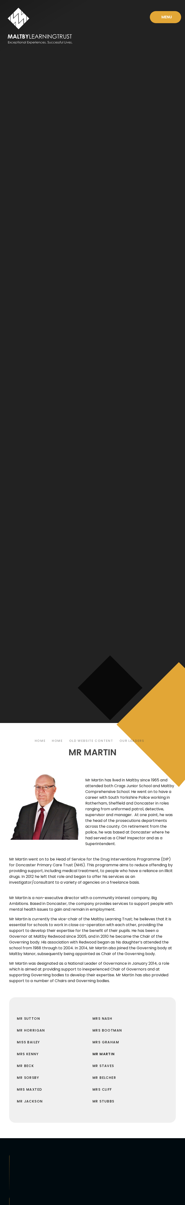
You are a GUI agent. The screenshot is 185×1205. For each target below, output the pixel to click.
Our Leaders (131, 740)
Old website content (91, 740)
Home (40, 740)
